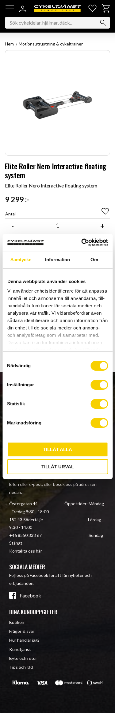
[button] (9, 9)
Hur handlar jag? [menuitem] (24, 640)
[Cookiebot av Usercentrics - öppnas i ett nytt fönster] (82, 242)
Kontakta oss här (25, 550)
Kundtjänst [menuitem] (20, 649)
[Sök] (103, 22)
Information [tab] (57, 259)
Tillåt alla (57, 449)
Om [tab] (94, 259)
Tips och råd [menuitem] (21, 667)
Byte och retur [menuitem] (23, 658)
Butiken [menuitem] (16, 622)
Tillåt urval (57, 466)
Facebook (30, 595)
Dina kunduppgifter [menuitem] (33, 612)
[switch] (99, 385)
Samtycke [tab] (20, 259)
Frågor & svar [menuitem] (21, 631)
